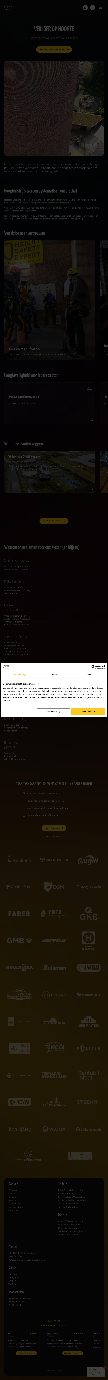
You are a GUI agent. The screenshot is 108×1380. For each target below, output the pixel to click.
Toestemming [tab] (18, 674)
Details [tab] (54, 674)
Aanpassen (52, 711)
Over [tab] (89, 674)
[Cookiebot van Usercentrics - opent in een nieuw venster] (93, 667)
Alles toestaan (88, 711)
